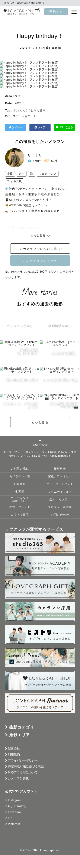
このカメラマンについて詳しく (40, 248)
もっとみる (40, 422)
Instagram (15, 800)
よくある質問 (20, 514)
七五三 (19, 491)
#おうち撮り (37, 110)
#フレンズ (20, 110)
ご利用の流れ (20, 468)
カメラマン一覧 (19, 476)
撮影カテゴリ (21, 727)
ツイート (17, 127)
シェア (41, 127)
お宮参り (20, 484)
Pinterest (14, 824)
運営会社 (14, 748)
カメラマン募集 (18, 778)
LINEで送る (65, 127)
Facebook (14, 812)
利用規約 (14, 754)
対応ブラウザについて (23, 772)
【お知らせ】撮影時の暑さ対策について (24, 2)
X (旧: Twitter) (17, 806)
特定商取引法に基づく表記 (26, 766)
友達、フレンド (19, 507)
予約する (56, 11)
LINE (11, 818)
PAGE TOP (40, 445)
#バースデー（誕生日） (21, 116)
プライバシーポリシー (23, 760)
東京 (18, 96)
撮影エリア (19, 735)
